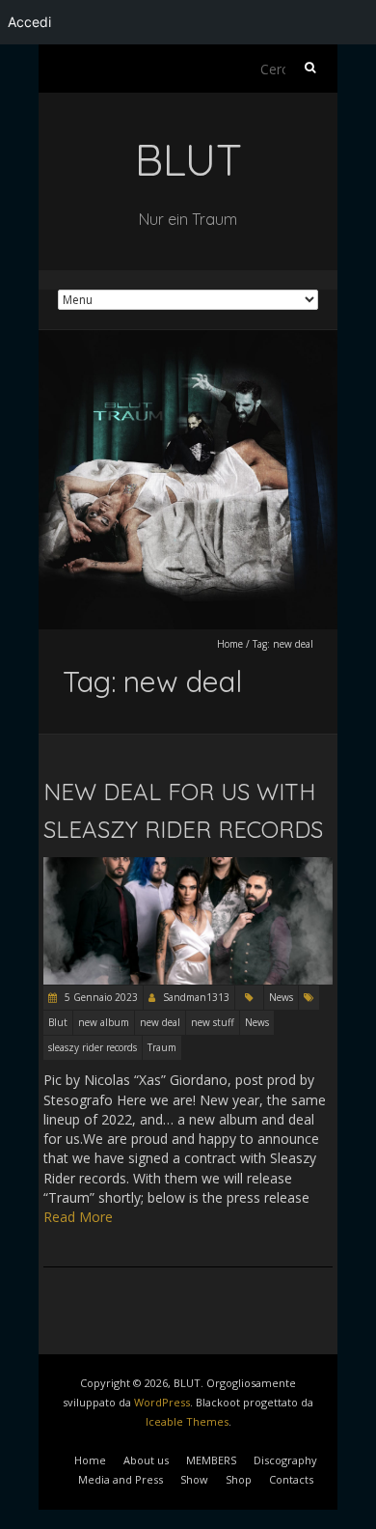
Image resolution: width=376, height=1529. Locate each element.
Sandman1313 (196, 997)
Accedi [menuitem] (29, 22)
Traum (162, 1047)
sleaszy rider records (92, 1047)
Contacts (291, 1479)
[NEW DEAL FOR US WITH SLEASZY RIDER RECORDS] (188, 866)
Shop (239, 1479)
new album (103, 1022)
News (281, 997)
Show (194, 1479)
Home (230, 644)
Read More (78, 1217)
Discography (285, 1460)
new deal (160, 1022)
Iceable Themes (187, 1421)
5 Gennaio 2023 (100, 997)
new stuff (212, 1022)
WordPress (162, 1402)
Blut (57, 1022)
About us (146, 1460)
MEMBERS (211, 1460)
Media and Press (120, 1479)
